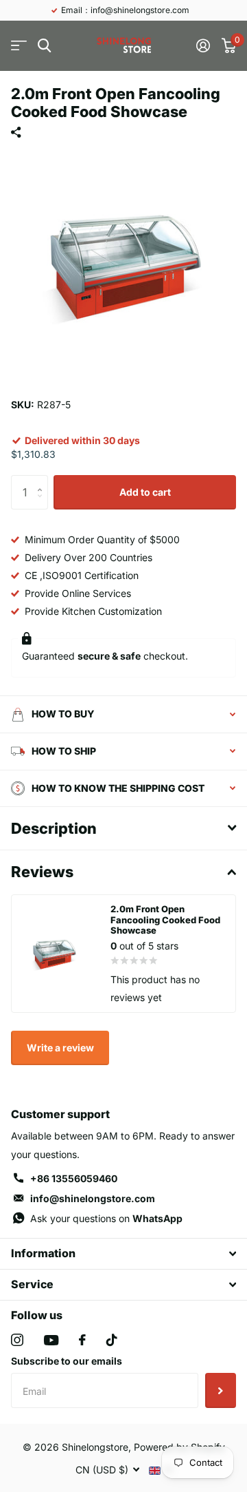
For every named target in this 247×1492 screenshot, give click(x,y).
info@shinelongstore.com (92, 1198)
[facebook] (82, 1339)
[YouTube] (51, 1340)
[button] (43, 480)
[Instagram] (17, 1340)
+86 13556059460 (73, 1178)
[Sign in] (203, 45)
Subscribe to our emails (66, 1361)
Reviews (42, 872)
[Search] (44, 45)
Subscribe (220, 1390)
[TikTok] (111, 1340)
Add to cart (145, 492)
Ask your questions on (106, 1218)
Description (54, 828)
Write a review (60, 1047)
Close (123, 1254)
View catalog (19, 46)
